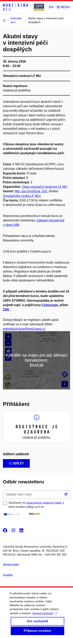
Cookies (8, 574)
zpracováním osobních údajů (44, 502)
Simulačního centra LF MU (21, 196)
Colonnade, (51, 305)
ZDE (6, 309)
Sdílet (18, 463)
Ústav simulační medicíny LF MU (44, 186)
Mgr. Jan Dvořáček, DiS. (31, 191)
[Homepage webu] (23, 7)
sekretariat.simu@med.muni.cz (24, 328)
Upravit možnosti (42, 613)
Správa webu (11, 564)
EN (51, 7)
